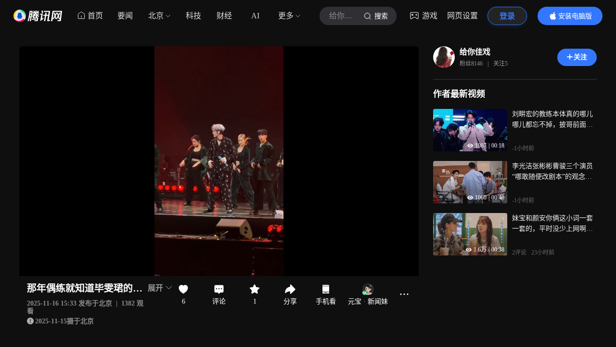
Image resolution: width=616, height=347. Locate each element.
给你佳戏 (475, 52)
